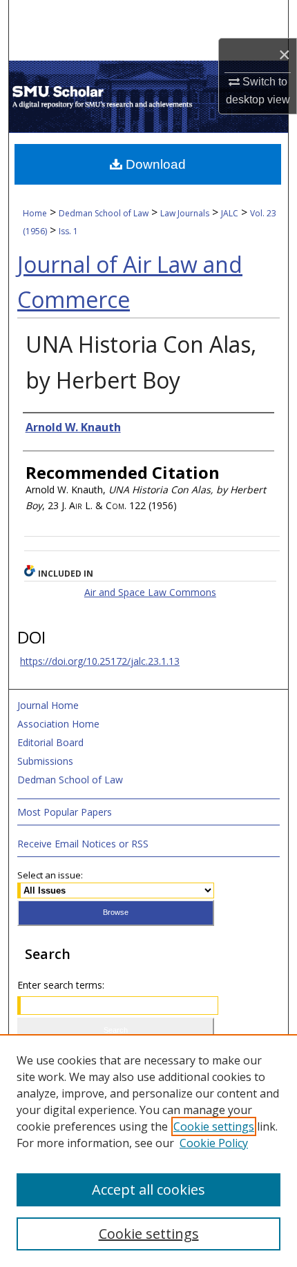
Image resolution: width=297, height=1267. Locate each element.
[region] (148, 1150)
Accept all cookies (148, 1189)
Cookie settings (213, 1126)
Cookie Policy (214, 1143)
